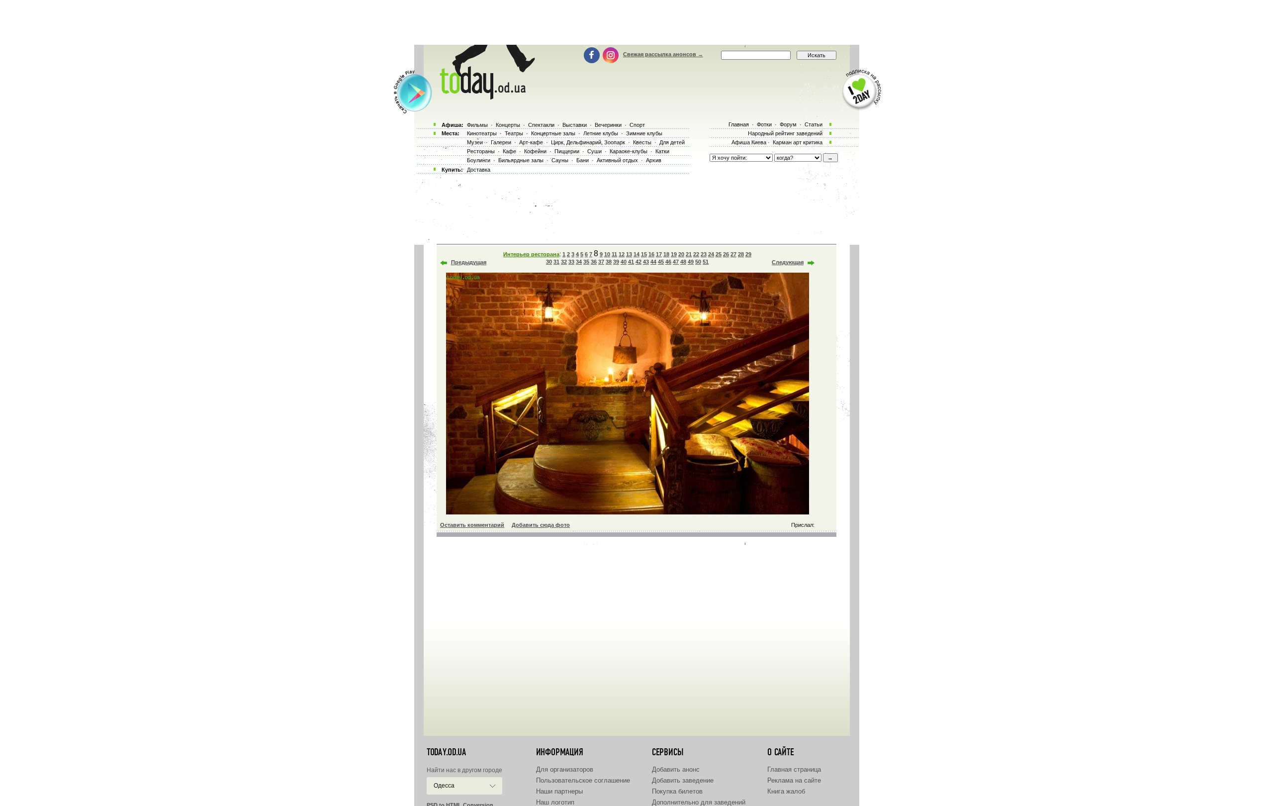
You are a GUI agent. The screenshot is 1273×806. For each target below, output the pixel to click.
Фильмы (477, 125)
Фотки (764, 124)
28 (741, 254)
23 (704, 254)
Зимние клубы (644, 133)
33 (571, 262)
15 (644, 254)
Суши (594, 151)
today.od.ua (446, 752)
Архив (653, 160)
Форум (788, 124)
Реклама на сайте (794, 780)
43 (646, 262)
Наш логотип (555, 802)
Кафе (509, 151)
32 (564, 262)
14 (636, 254)
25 (719, 254)
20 (681, 254)
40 (624, 262)
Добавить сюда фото (541, 525)
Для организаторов (564, 769)
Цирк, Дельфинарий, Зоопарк (588, 142)
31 (556, 262)
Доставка (478, 170)
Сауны (559, 160)
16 (651, 254)
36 (594, 262)
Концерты (508, 125)
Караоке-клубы (628, 151)
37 (601, 262)
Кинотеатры (482, 133)
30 (549, 262)
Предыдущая (468, 262)
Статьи (813, 124)
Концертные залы (553, 133)
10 (607, 254)
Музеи (475, 142)
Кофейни (535, 151)
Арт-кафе (531, 142)
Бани (582, 160)
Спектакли (541, 125)
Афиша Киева (748, 142)
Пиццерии (566, 151)
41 (631, 262)
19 (674, 254)
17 (659, 254)
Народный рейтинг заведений (785, 133)
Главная (738, 124)
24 (711, 254)
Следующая (788, 262)
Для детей (672, 142)
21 (689, 254)
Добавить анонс (676, 769)
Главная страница (794, 769)
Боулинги (478, 160)
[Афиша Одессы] (485, 97)
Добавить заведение (683, 780)
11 (614, 254)
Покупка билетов (677, 791)
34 (579, 262)
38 (609, 262)
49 (691, 262)
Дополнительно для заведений (698, 802)
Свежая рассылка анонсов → (663, 54)
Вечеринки (608, 125)
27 (733, 254)
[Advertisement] (636, 22)
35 (586, 262)
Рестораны (481, 151)
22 (696, 254)
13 (629, 254)
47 (676, 262)
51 (706, 262)
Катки (662, 151)
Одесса (444, 785)
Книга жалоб (786, 791)
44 (653, 262)
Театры (514, 133)
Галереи (501, 142)
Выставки (574, 125)
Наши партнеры (559, 791)
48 (683, 262)
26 (726, 254)
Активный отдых (617, 160)
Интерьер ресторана (531, 254)
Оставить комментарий (472, 525)
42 (638, 262)
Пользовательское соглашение (583, 780)
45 (661, 262)
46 (668, 262)
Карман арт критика (797, 142)
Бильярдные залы (521, 160)
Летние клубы (600, 133)
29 (748, 254)
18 (666, 254)
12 (622, 254)
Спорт (637, 125)
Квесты (642, 142)
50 (698, 262)
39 (616, 262)
